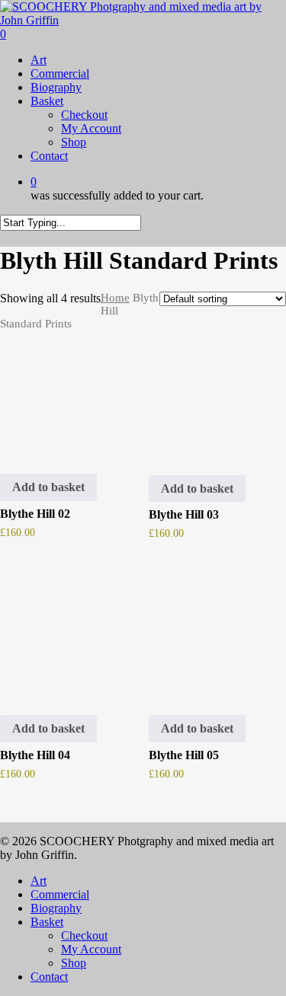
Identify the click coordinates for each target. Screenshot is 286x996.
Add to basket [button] (48, 486)
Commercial (60, 894)
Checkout (84, 935)
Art (39, 880)
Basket (47, 921)
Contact (49, 976)
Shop (73, 962)
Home (115, 298)
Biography (56, 908)
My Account (91, 949)
